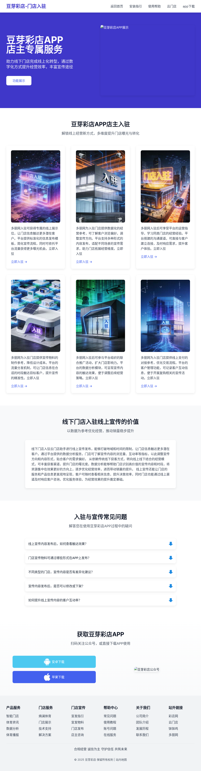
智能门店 (12, 716)
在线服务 (110, 735)
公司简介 (142, 716)
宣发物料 (77, 722)
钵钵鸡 (173, 728)
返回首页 (117, 6)
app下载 (189, 6)
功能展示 (19, 81)
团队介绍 (142, 722)
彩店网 (173, 716)
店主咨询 (77, 735)
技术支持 (45, 728)
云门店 (171, 6)
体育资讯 (12, 722)
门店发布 (77, 728)
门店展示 (45, 722)
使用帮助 (154, 6)
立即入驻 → (19, 262)
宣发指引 (77, 716)
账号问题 (110, 728)
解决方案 (45, 735)
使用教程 (110, 722)
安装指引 (135, 6)
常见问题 (110, 716)
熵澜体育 (45, 716)
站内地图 (121, 759)
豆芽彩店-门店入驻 (26, 6)
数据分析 (12, 728)
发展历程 (142, 728)
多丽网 (173, 735)
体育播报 (12, 735)
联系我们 (142, 735)
